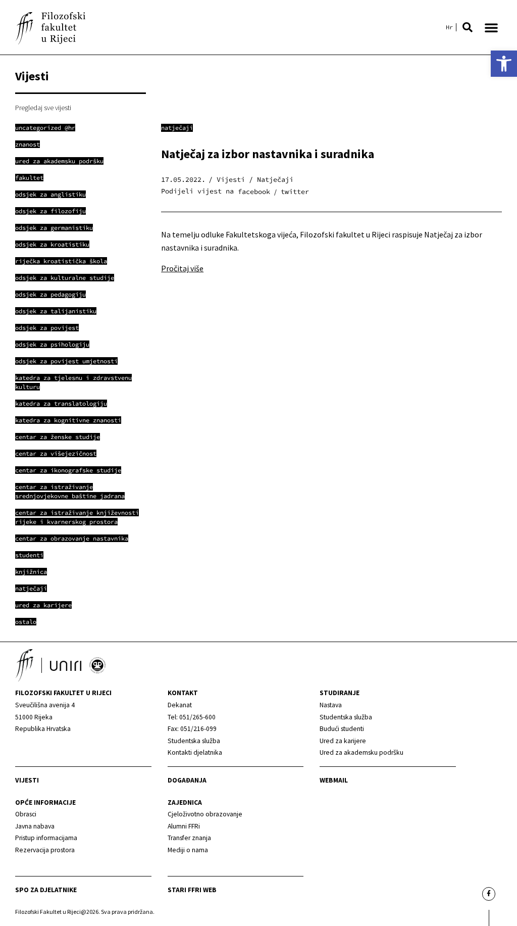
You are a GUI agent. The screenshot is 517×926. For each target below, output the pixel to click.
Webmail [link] (334, 780)
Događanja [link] (187, 780)
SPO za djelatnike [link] (46, 890)
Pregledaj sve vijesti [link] (43, 107)
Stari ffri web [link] (192, 890)
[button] (467, 27)
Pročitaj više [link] (182, 268)
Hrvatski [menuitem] (449, 27)
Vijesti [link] (27, 780)
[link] (504, 64)
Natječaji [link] (177, 127)
